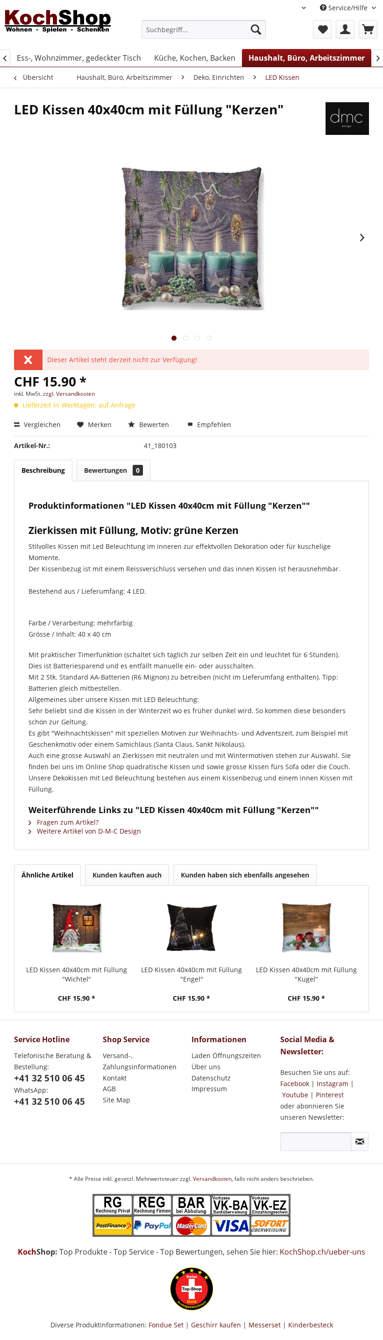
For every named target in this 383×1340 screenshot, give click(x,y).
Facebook (294, 1083)
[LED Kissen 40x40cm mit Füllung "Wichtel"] (76, 928)
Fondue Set (166, 1324)
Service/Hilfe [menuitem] (347, 7)
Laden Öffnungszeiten (226, 1055)
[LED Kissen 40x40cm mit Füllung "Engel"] (191, 928)
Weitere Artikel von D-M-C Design (88, 831)
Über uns (206, 1066)
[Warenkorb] (368, 29)
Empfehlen (213, 424)
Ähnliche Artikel (47, 874)
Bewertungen (112, 470)
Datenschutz (211, 1077)
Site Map (116, 1099)
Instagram (332, 1083)
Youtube (295, 1094)
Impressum (209, 1088)
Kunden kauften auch (127, 874)
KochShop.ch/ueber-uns (322, 1252)
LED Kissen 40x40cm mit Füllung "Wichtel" (76, 974)
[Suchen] (256, 29)
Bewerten (154, 424)
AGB (109, 1088)
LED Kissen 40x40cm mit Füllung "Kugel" (306, 974)
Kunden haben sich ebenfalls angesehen (245, 874)
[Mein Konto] (345, 29)
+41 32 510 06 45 (49, 1078)
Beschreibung (43, 470)
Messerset (264, 1324)
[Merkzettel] (322, 29)
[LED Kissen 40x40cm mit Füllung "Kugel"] (306, 928)
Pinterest (330, 1094)
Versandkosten (212, 1179)
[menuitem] (204, 29)
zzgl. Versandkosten (69, 394)
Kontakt (115, 1077)
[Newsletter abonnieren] (360, 1141)
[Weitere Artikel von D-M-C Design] (347, 118)
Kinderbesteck (310, 1324)
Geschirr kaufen (216, 1324)
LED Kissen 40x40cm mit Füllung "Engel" (191, 974)
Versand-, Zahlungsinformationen (140, 1061)
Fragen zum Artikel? (67, 822)
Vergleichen (41, 424)
